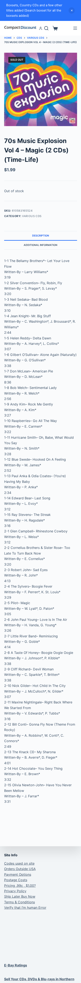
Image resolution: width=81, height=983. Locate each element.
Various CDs (32, 216)
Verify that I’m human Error (25, 907)
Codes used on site (19, 863)
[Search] (46, 28)
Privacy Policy (15, 891)
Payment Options (17, 874)
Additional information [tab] (40, 245)
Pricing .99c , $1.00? (20, 885)
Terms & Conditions (19, 902)
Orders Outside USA (20, 869)
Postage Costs (15, 880)
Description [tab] (40, 235)
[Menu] (75, 28)
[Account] (40, 28)
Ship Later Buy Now (19, 896)
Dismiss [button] (72, 10)
